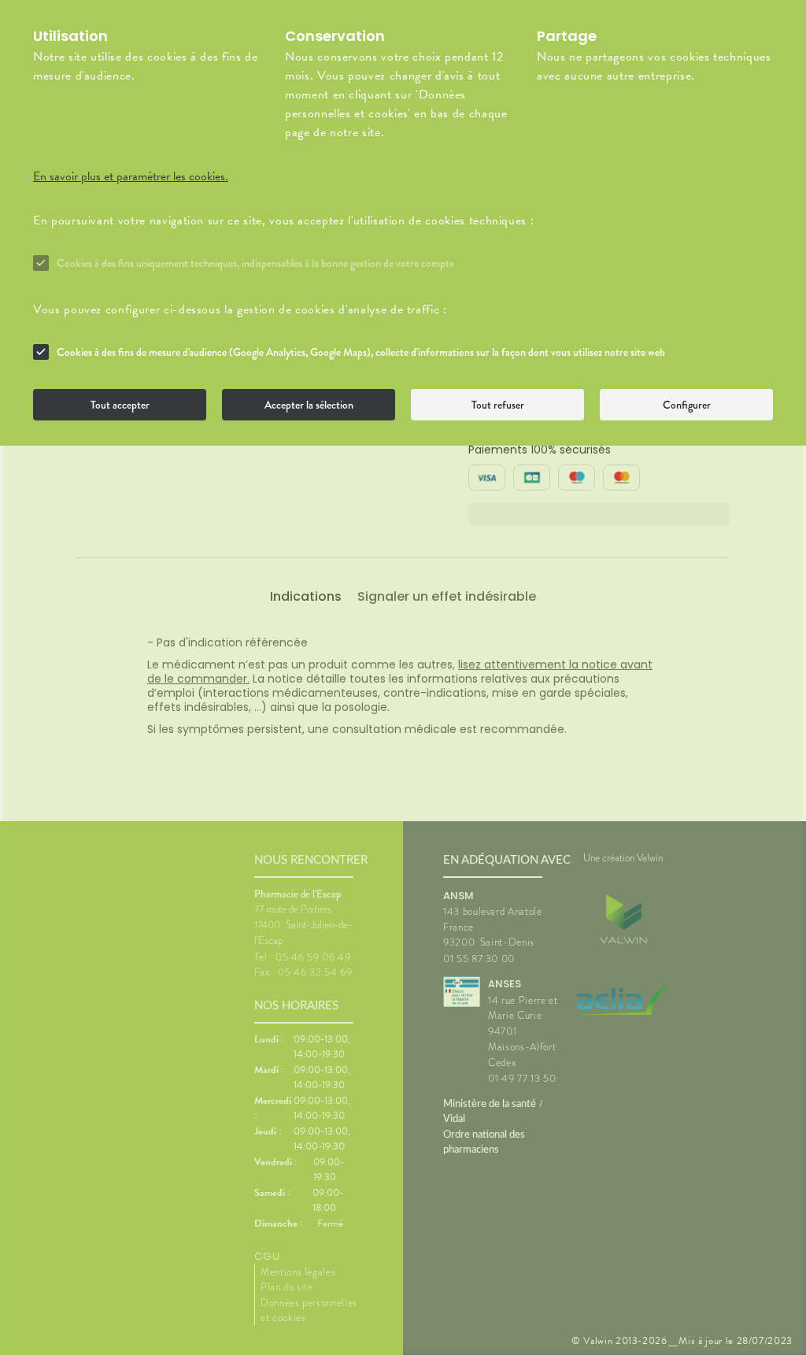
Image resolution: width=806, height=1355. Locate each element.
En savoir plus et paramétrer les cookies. (130, 176)
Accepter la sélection (308, 405)
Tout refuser (497, 405)
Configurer (687, 405)
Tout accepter (120, 405)
